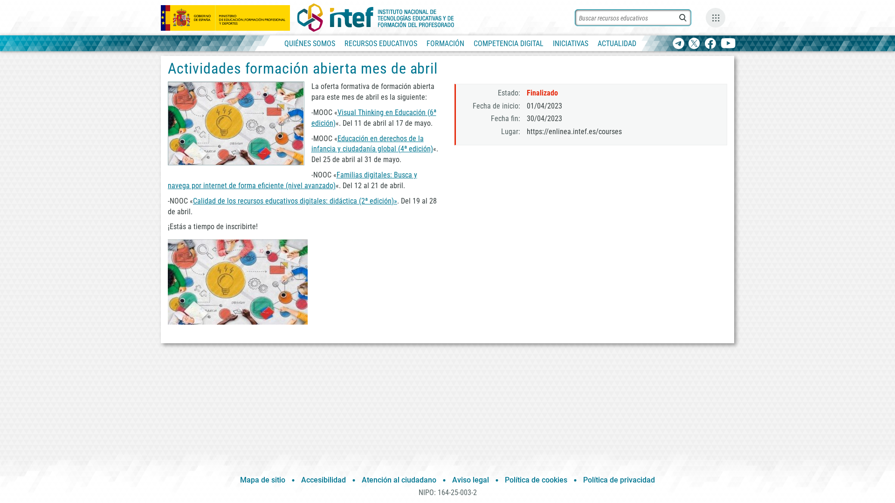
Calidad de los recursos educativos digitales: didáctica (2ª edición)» (295, 201)
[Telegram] (678, 44)
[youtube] (728, 44)
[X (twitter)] (694, 44)
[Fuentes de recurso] (715, 17)
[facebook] (710, 44)
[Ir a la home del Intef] (375, 18)
